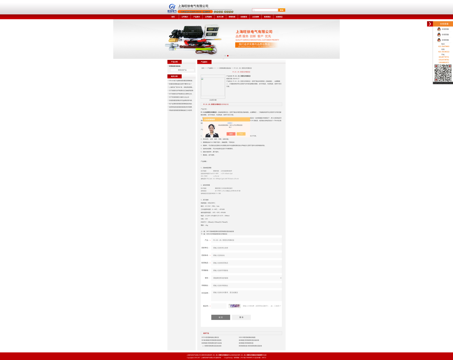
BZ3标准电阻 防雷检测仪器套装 (211, 340)
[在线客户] (430, 24)
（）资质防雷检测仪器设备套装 (211, 346)
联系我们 (267, 17)
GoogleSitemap (228, 357)
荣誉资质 (232, 17)
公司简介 (185, 17)
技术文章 (220, 17)
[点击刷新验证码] (234, 306)
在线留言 (244, 17)
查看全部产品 (182, 70)
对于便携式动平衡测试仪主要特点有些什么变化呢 (184, 94)
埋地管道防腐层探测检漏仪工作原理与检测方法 (184, 110)
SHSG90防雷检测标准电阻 (247, 337)
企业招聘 (255, 17)
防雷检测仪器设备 (225, 68)
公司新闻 (208, 17)
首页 (173, 17)
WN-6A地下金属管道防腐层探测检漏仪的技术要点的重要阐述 (188, 80)
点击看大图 (212, 100)
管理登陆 (236, 357)
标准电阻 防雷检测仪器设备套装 (249, 340)
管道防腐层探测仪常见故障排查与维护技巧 (182, 100)
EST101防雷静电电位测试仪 (210, 337)
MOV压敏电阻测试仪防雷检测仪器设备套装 (220, 231)
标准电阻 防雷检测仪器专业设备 (212, 343)
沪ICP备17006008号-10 (247, 357)
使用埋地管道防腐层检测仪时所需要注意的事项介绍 (185, 107)
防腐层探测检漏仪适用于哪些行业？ (180, 84)
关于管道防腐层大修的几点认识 (179, 97)
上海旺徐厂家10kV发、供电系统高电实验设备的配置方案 (187, 87)
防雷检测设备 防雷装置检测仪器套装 (250, 346)
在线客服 (445, 29)
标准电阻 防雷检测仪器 (246, 343)
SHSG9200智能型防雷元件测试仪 (216, 234)
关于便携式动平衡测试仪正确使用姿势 (181, 90)
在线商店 (279, 17)
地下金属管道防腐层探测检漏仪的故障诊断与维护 (184, 104)
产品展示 (196, 17)
